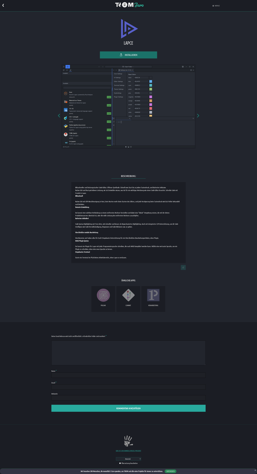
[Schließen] (255, 470)
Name (54, 371)
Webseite (54, 394)
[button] (59, 115)
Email (53, 383)
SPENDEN (170, 471)
